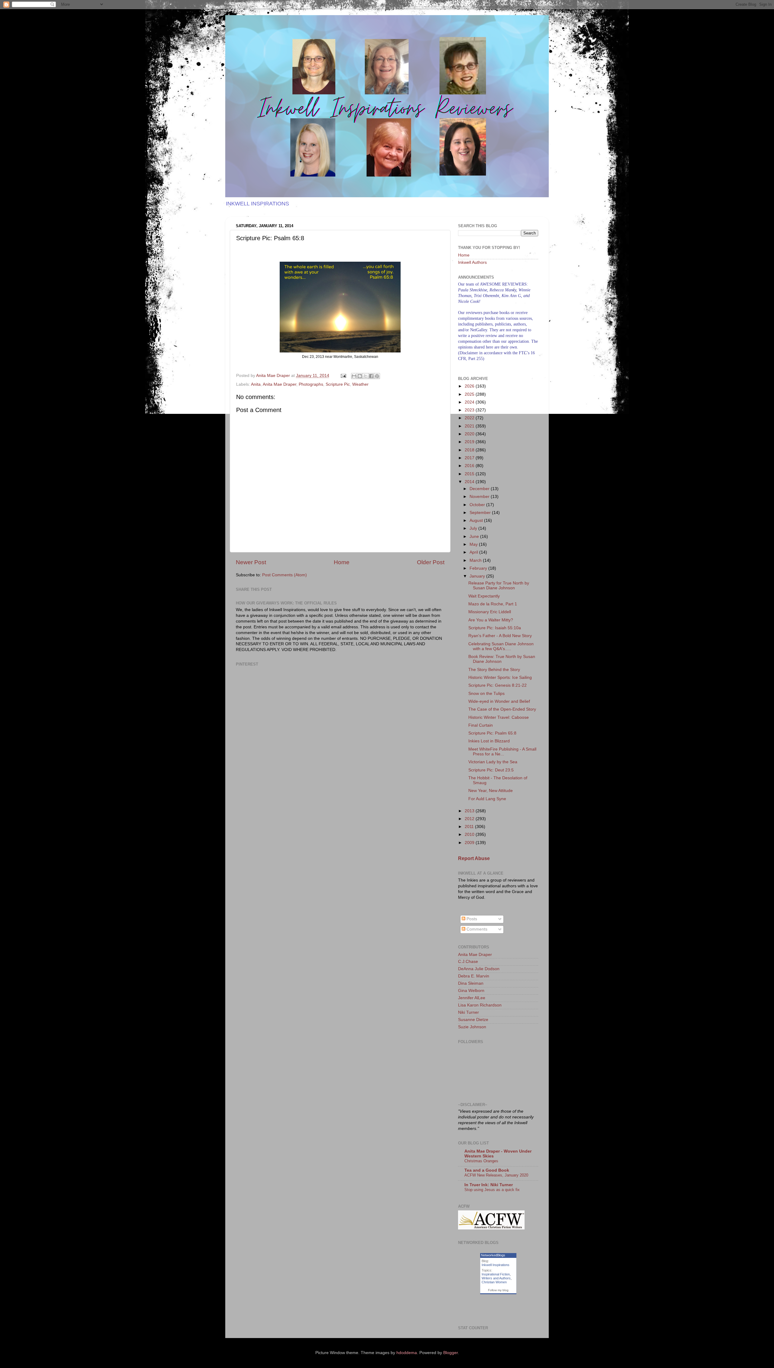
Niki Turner (468, 1012)
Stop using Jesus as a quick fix (492, 1189)
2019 (470, 442)
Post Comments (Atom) (284, 575)
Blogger (450, 1352)
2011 (470, 826)
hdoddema (406, 1352)
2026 (470, 386)
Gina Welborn (471, 990)
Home (342, 562)
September (481, 512)
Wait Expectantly (484, 596)
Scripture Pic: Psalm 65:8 (492, 733)
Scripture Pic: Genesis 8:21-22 (497, 685)
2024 (470, 402)
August (477, 520)
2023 (470, 410)
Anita (256, 384)
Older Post (430, 562)
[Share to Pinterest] (377, 376)
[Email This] (354, 376)
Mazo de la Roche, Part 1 (492, 604)
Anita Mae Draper (279, 384)
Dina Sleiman (470, 983)
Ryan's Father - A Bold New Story (500, 635)
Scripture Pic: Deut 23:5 (491, 770)
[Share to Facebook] (371, 376)
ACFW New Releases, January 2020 (496, 1175)
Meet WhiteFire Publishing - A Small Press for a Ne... (502, 751)
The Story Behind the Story (494, 669)
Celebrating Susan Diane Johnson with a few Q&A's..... (501, 646)
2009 (470, 842)
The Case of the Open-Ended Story (502, 709)
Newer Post (251, 562)
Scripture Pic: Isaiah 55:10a (494, 628)
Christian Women (494, 1282)
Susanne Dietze (473, 1019)
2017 (470, 458)
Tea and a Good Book (486, 1170)
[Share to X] (366, 376)
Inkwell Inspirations (495, 1265)
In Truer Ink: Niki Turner (488, 1185)
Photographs (311, 384)
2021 (470, 426)
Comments (476, 929)
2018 (470, 450)
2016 (470, 465)
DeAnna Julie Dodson (478, 969)
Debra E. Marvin (473, 976)
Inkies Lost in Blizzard (489, 741)
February (479, 568)
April (474, 552)
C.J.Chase (468, 961)
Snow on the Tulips (486, 693)
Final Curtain (480, 725)
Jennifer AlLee (471, 998)
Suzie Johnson (472, 1027)
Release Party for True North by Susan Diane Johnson (498, 585)
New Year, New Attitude (490, 790)
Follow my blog (498, 1290)
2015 (470, 474)
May (474, 544)
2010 (470, 834)
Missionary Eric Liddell (489, 612)
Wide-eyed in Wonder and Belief (499, 701)
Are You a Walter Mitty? (490, 620)
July (474, 528)
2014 (470, 481)
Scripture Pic (338, 384)
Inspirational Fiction (496, 1274)
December (480, 488)
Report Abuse (474, 858)
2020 (470, 434)
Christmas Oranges (481, 1161)
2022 (470, 418)
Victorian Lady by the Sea (492, 762)
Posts (471, 919)
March (476, 560)
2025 (470, 394)
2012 (470, 819)
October (478, 504)
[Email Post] (343, 375)
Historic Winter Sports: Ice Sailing (500, 677)
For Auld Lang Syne (487, 799)
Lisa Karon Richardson (480, 1005)
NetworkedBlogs (493, 1255)
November (480, 496)
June (475, 536)
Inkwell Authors (472, 262)
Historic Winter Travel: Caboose (498, 717)
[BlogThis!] (360, 376)
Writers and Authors (496, 1278)
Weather (360, 384)
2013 (470, 811)
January (478, 576)
